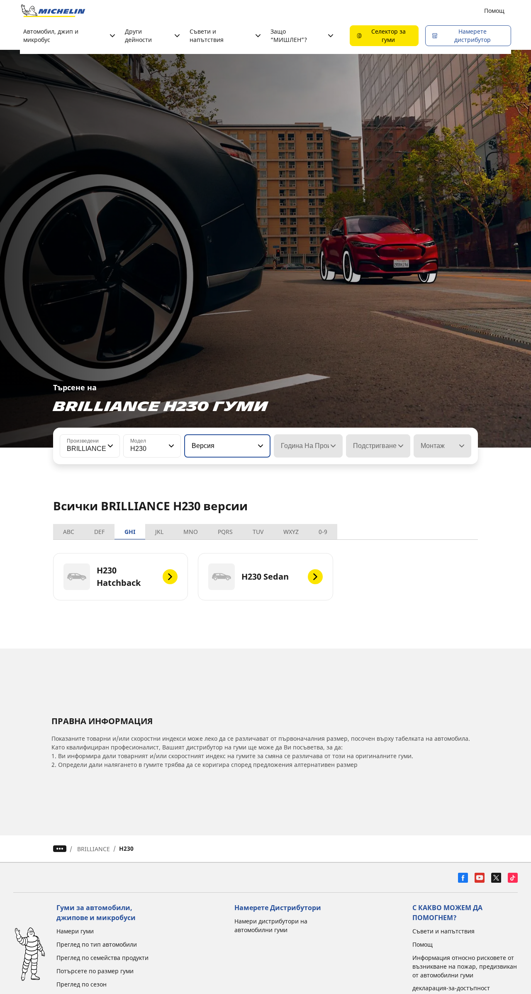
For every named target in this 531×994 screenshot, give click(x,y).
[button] (109, 445)
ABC (68, 532)
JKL (159, 532)
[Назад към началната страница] (53, 10)
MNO (190, 532)
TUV (258, 532)
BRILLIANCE (93, 849)
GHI (129, 532)
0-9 (323, 532)
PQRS (225, 532)
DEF (99, 532)
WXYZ (291, 532)
